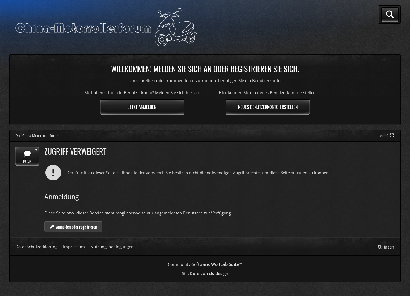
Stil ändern (386, 247)
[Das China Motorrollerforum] (106, 27)
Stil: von (205, 273)
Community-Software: (205, 264)
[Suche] (390, 15)
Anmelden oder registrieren (76, 227)
